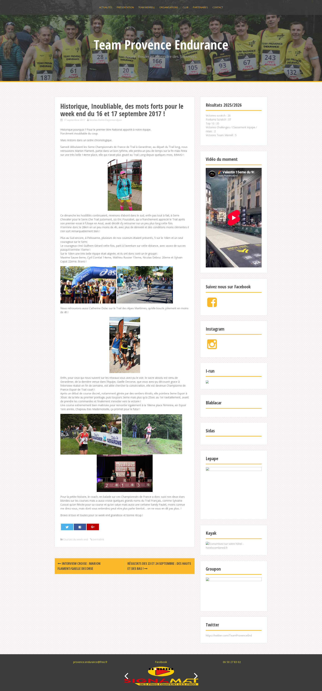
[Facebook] (212, 305)
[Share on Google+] (93, 527)
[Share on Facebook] (80, 527)
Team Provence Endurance (161, 44)
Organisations (168, 7)
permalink (98, 539)
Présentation (125, 7)
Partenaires (200, 7)
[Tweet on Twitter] (67, 527)
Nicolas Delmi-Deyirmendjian (105, 120)
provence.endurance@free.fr (90, 662)
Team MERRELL (146, 7)
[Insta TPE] (212, 347)
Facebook (161, 662)
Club (185, 7)
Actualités (105, 7)
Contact (217, 7)
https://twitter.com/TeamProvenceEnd (229, 635)
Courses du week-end (75, 539)
